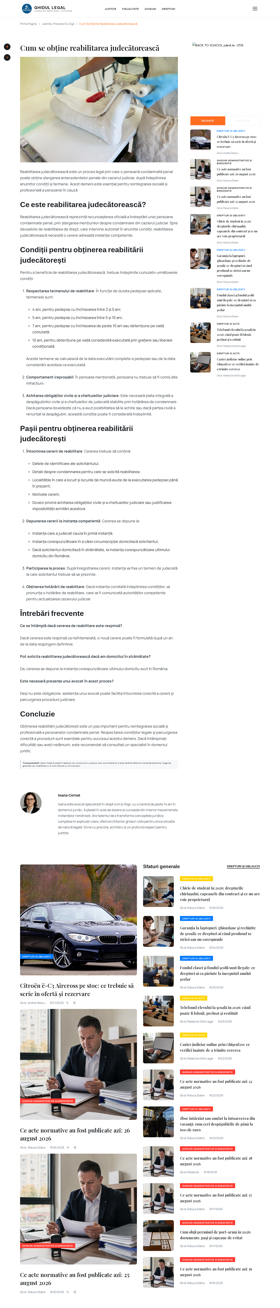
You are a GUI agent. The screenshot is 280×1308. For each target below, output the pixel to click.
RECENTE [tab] (207, 121)
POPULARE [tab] (242, 121)
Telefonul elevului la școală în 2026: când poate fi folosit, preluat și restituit (236, 335)
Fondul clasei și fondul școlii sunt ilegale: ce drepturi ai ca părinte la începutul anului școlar (217, 973)
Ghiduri (150, 9)
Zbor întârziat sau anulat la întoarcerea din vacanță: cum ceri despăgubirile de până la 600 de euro (217, 1124)
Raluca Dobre (230, 180)
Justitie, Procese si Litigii (58, 24)
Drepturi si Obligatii (231, 131)
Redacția (193, 1172)
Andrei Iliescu (230, 153)
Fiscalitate (130, 9)
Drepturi (168, 9)
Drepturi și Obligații (243, 866)
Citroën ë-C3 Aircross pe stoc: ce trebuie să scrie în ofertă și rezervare (237, 142)
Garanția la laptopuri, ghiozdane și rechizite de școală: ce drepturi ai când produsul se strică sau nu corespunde (234, 265)
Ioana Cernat (69, 795)
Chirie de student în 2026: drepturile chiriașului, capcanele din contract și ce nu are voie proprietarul (220, 894)
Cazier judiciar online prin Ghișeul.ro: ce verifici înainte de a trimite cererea (238, 364)
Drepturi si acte (228, 323)
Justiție (111, 9)
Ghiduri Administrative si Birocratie (234, 162)
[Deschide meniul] (255, 8)
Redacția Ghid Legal (234, 346)
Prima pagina (28, 24)
